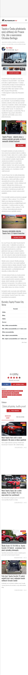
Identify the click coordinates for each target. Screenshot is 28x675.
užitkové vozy (15, 392)
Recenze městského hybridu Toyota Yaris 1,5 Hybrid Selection (13, 232)
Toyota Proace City (11, 390)
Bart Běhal (9, 48)
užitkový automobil (6, 392)
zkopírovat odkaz (19, 384)
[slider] (14, 377)
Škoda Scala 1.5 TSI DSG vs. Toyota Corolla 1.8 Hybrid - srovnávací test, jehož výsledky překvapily (14, 547)
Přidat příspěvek (15, 410)
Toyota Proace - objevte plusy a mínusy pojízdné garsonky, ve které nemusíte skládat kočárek (14, 139)
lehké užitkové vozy (16, 394)
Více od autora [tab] (20, 417)
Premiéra (4, 396)
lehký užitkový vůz (6, 394)
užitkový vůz (19, 390)
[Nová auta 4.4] (14, 536)
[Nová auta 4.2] (14, 567)
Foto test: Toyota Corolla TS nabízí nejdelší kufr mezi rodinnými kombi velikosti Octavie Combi (13, 578)
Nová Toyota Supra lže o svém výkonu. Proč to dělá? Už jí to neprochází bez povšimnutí (12, 492)
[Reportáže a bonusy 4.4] (14, 221)
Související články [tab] (8, 417)
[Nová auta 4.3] (14, 428)
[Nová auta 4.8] (14, 481)
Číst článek (20, 145)
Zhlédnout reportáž (18, 237)
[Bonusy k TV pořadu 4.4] (14, 127)
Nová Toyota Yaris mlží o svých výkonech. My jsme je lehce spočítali (14, 438)
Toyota (3, 390)
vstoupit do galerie (14, 73)
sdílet (6, 384)
